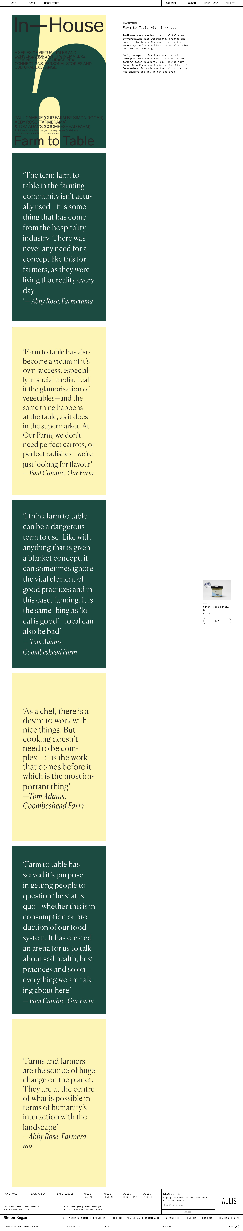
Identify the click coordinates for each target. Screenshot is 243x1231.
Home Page (10, 1193)
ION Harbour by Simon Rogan (218, 1218)
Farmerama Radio (150, 65)
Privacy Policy (72, 1226)
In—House (129, 35)
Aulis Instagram (72, 1206)
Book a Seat (39, 1193)
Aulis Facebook (72, 1209)
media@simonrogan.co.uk (16, 1209)
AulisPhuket (147, 1195)
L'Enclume (80, 1218)
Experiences (65, 1193)
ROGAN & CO (132, 1218)
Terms (106, 1226)
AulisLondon (108, 1195)
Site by (231, 1226)
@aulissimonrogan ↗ (93, 1206)
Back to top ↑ (170, 1226)
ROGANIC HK (153, 1218)
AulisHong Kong (130, 1195)
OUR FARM (187, 1218)
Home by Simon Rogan (106, 1218)
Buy (217, 621)
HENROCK (171, 1218)
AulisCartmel (89, 1195)
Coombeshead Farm (135, 68)
